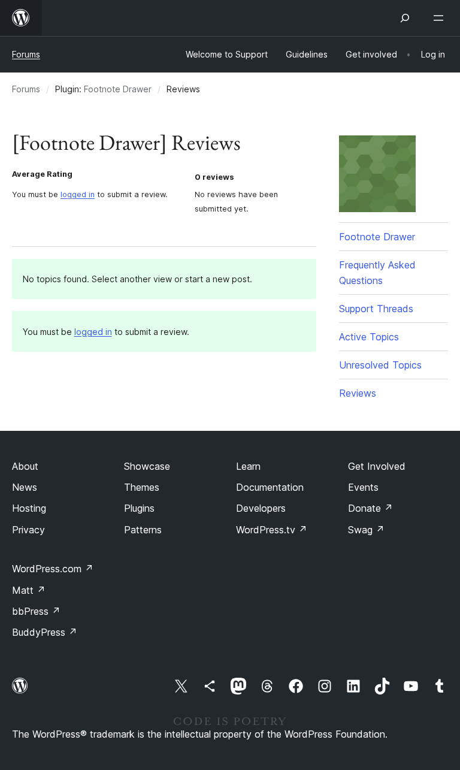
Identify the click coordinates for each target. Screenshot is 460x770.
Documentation (270, 487)
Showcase (147, 466)
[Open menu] (441, 18)
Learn (248, 466)
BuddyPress (44, 632)
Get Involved (376, 466)
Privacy (28, 530)
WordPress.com (52, 569)
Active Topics (369, 337)
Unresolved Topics (380, 365)
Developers (261, 508)
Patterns (143, 530)
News (24, 487)
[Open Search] (405, 18)
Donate (370, 508)
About (25, 466)
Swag (366, 530)
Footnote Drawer (118, 89)
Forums (26, 54)
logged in (77, 194)
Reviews (357, 393)
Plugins (139, 508)
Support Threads (376, 309)
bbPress (36, 611)
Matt (29, 590)
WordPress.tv (271, 530)
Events (363, 487)
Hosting (29, 508)
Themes (141, 487)
